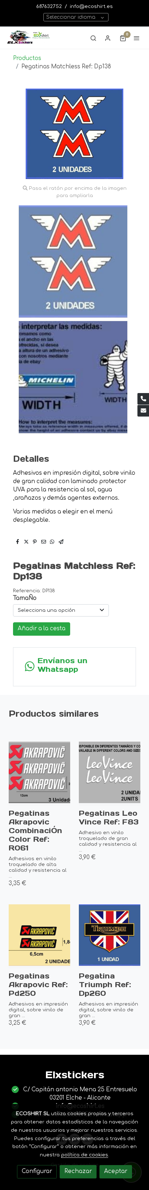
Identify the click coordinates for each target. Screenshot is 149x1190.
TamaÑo (25, 598)
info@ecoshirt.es (91, 6)
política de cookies (84, 1154)
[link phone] (143, 399)
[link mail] (143, 411)
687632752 (49, 6)
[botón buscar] (93, 38)
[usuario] (107, 38)
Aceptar (115, 1171)
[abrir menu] (136, 38)
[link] (29, 37)
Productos (27, 58)
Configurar (37, 1171)
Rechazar (78, 1171)
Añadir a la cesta (41, 629)
